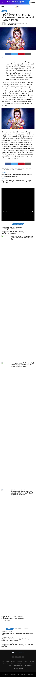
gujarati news (16, 168)
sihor (12, 169)
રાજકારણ (19, 661)
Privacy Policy (28, 666)
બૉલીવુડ (25, 664)
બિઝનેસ (26, 661)
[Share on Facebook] (8, 54)
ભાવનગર (13, 661)
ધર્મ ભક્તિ (32, 661)
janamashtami (26, 168)
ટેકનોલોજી (18, 664)
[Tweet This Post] (14, 54)
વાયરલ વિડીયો (9, 666)
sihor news (18, 169)
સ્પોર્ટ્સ (12, 664)
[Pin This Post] (21, 54)
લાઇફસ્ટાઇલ (31, 664)
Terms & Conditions (18, 666)
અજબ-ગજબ (6, 664)
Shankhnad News (12, 24)
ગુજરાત (7, 661)
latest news (5, 169)
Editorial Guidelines (18, 668)
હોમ (3, 661)
